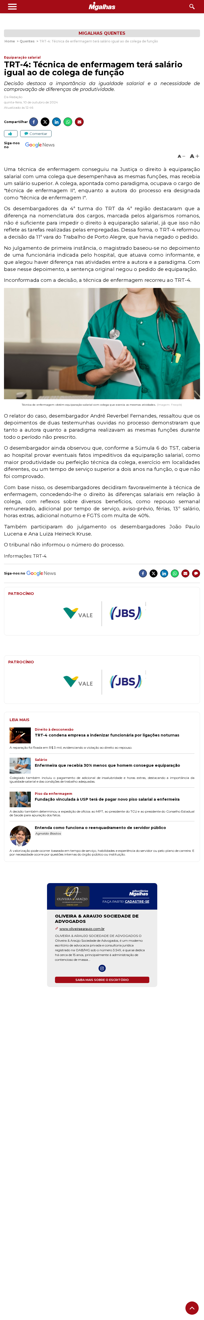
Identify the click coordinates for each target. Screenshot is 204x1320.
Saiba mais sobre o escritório (102, 980)
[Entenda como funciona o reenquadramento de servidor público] (22, 836)
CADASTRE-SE (137, 902)
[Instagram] (102, 968)
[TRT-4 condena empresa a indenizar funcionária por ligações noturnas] (22, 735)
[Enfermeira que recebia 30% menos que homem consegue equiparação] (22, 766)
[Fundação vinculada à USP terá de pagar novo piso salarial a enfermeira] (22, 800)
